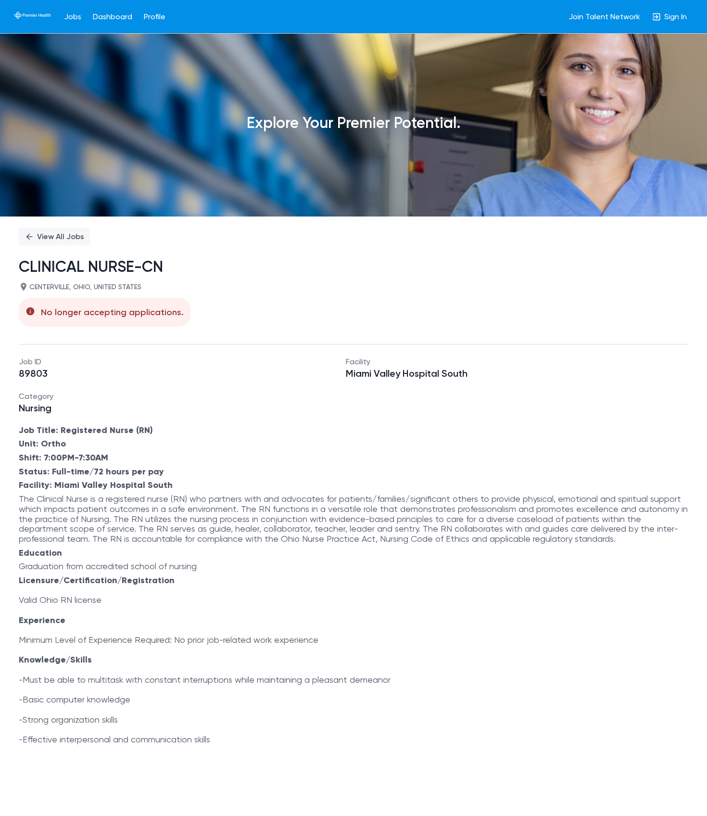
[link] (32, 16)
